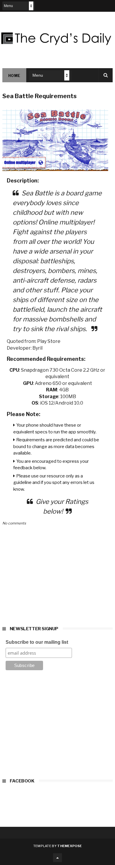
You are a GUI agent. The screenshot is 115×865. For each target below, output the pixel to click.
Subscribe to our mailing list (37, 642)
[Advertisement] (57, 726)
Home (14, 75)
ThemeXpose (69, 846)
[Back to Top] (57, 857)
